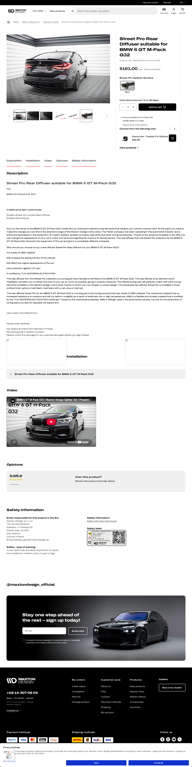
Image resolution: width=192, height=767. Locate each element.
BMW (16, 22)
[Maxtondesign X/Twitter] (180, 740)
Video (48, 160)
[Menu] (13, 750)
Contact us (13, 710)
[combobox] (116, 11)
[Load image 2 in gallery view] (33, 116)
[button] (39, 11)
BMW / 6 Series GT (30, 22)
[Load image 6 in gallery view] (86, 116)
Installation (33, 160)
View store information (134, 124)
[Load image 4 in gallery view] (59, 116)
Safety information (84, 160)
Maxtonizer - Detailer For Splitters (150, 136)
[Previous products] (170, 128)
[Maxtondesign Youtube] (174, 740)
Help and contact (150, 2)
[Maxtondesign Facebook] (162, 740)
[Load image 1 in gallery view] (19, 116)
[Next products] (174, 128)
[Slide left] (10, 116)
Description (14, 160)
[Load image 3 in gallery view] (46, 116)
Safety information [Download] (101, 521)
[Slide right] (107, 116)
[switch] (8, 757)
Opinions (62, 160)
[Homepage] (8, 22)
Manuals (167, 2)
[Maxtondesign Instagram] (168, 740)
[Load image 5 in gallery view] (73, 116)
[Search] (73, 11)
